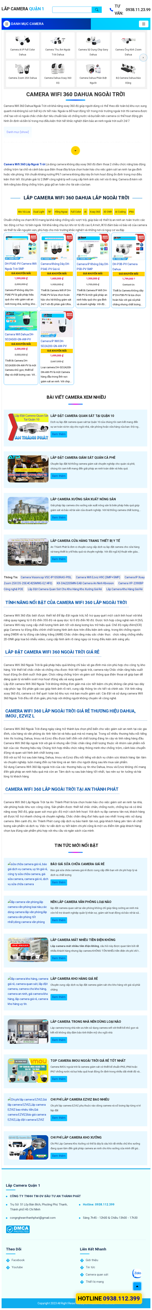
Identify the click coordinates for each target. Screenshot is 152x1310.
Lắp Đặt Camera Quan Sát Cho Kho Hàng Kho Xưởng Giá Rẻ (65, 589)
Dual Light (38, 211)
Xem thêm (59, 434)
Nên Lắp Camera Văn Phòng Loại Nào (80, 902)
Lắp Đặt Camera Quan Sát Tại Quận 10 (82, 416)
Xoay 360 (95, 211)
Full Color (76, 211)
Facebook (18, 1260)
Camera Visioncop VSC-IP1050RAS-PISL (46, 577)
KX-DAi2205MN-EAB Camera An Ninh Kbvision (85, 583)
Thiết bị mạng (95, 1281)
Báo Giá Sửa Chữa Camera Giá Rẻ (77, 864)
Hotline (109, 1298)
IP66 (131, 211)
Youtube (17, 1267)
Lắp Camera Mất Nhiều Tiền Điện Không (82, 940)
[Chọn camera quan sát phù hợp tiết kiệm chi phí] (143, 57)
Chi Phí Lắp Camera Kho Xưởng (76, 1137)
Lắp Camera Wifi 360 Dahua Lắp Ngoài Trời (76, 198)
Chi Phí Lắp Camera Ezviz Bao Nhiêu (79, 1099)
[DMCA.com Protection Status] (18, 1229)
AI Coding (120, 211)
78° (49, 211)
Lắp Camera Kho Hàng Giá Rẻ (124, 589)
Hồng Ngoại (61, 211)
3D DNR (108, 211)
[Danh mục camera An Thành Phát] (143, 24)
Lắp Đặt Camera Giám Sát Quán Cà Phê (82, 457)
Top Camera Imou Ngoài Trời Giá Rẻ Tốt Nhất (88, 1061)
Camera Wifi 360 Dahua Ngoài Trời (75, 94)
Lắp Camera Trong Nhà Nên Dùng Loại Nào (85, 1022)
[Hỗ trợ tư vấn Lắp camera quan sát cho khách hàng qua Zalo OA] (137, 1273)
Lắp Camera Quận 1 (23, 1185)
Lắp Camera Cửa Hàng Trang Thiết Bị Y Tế (85, 541)
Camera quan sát (97, 1274)
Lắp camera (23, 8)
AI (85, 211)
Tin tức (90, 1267)
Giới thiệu (92, 1260)
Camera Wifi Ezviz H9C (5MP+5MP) (98, 577)
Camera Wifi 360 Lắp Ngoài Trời (24, 164)
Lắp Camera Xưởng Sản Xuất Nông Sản (83, 499)
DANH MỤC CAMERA (27, 24)
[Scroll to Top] (137, 1286)
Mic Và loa (24, 211)
